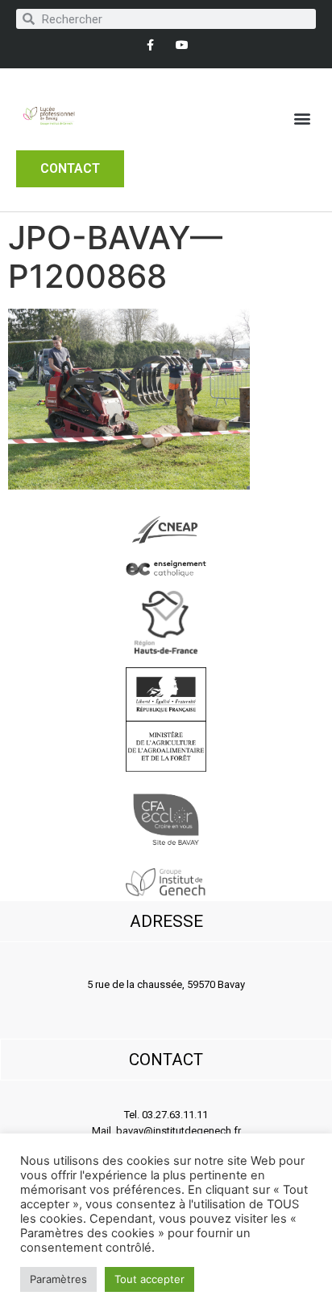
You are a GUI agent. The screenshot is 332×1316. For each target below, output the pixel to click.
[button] (302, 118)
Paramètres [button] (58, 1279)
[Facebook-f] (150, 44)
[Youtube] (181, 44)
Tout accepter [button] (149, 1279)
